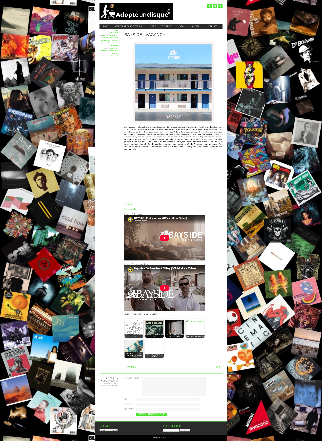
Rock (105, 40)
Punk (112, 37)
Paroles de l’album (131, 209)
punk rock (111, 50)
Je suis (153, 26)
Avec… (182, 26)
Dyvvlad (115, 30)
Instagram (215, 6)
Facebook (209, 6)
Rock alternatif (113, 40)
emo (116, 48)
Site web (129, 409)
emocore (104, 50)
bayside (111, 48)
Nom (127, 399)
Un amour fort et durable (109, 43)
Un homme (114, 45)
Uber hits (212, 26)
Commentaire (132, 378)
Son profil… (196, 26)
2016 (104, 35)
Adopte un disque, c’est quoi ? (130, 26)
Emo (110, 35)
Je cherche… (167, 26)
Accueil (106, 26)
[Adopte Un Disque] (136, 19)
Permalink (114, 56)
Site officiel (128, 204)
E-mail (128, 404)
